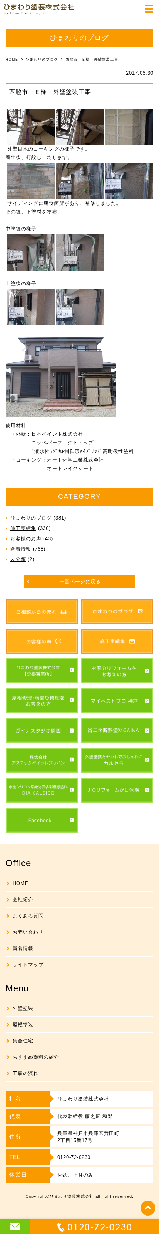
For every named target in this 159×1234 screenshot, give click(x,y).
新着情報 (20, 549)
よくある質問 (28, 916)
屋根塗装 (23, 1024)
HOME (20, 883)
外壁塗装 (23, 1008)
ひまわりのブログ (31, 518)
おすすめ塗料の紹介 (36, 1057)
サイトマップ (28, 964)
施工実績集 (23, 528)
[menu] (149, 9)
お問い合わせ (28, 932)
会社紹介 (23, 899)
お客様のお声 (25, 538)
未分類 (18, 559)
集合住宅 (23, 1041)
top (148, 1208)
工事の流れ (25, 1073)
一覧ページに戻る (80, 581)
